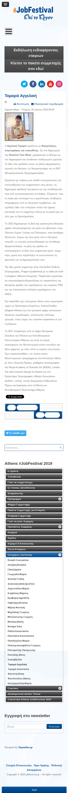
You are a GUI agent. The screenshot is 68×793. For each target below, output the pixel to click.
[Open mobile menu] (9, 31)
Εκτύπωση (22, 103)
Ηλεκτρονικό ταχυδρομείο (48, 103)
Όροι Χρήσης (41, 765)
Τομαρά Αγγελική (21, 95)
